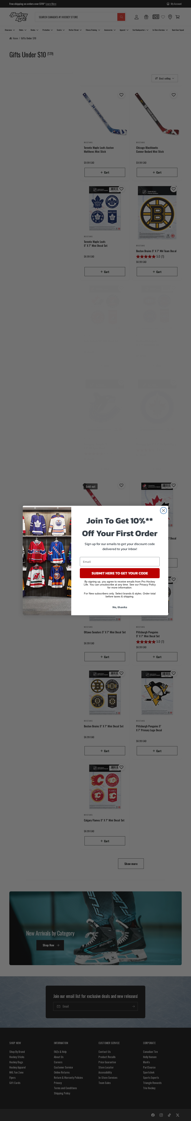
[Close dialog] (163, 510)
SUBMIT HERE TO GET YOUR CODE (120, 573)
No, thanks (119, 607)
